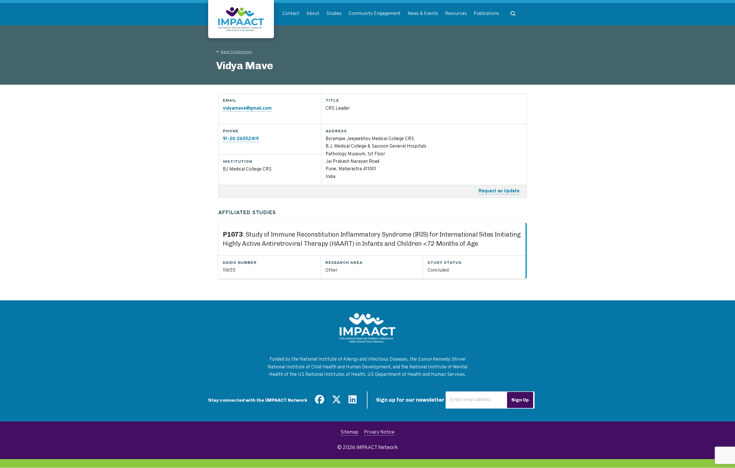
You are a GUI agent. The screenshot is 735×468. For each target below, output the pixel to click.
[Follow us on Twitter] (336, 402)
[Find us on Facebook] (319, 402)
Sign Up (520, 400)
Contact (291, 14)
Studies (334, 14)
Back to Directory (236, 52)
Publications (486, 14)
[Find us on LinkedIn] (353, 402)
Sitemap (349, 432)
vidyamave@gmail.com (247, 108)
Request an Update (499, 191)
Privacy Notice (379, 432)
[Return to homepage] (241, 19)
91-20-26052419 (241, 139)
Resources (456, 14)
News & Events (423, 14)
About (312, 14)
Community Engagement (375, 14)
